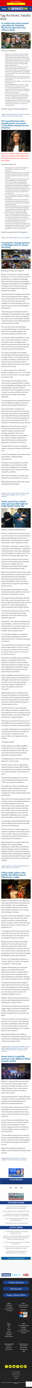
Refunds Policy (23, 1347)
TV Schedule (9, 1307)
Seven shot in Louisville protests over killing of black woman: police (15, 1058)
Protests (13, 1159)
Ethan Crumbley (20, 493)
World (8, 1329)
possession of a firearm (7, 116)
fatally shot (15, 114)
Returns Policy (23, 1345)
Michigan (6, 494)
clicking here (23, 109)
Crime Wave (9, 237)
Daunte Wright (5, 1048)
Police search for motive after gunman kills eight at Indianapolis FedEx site (14, 503)
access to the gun (11, 493)
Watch (9, 1303)
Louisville (3, 1159)
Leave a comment (25, 237)
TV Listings (9, 1310)
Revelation (8, 1334)
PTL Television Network (24, 1331)
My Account (16, 1289)
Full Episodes (9, 1305)
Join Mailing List (23, 1349)
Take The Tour (8, 1349)
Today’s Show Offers (23, 1305)
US (9, 1327)
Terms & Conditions (16, 1371)
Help (23, 1351)
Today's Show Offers (16, 1295)
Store (23, 1303)
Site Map (16, 1378)
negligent (12, 494)
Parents (18, 494)
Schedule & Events (9, 1309)
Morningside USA (8, 1344)
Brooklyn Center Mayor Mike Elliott (15, 1046)
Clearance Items (23, 1307)
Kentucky (24, 1158)
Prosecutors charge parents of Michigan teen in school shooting (15, 244)
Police (8, 1159)
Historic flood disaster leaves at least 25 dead (17, 1223)
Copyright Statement (16, 1373)
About (23, 1323)
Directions (8, 1345)
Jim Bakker (17, 8)
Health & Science (9, 1336)
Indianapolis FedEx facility (20, 866)
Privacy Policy (16, 1376)
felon (19, 114)
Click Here (16, 3)
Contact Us (23, 1333)
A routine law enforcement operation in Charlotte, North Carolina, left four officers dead (15, 26)
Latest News (16, 1227)
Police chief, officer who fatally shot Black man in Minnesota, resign (13, 874)
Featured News (16, 1202)
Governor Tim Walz (22, 1048)
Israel (8, 1331)
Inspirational (9, 1333)
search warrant (19, 116)
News (8, 1323)
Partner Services (23, 1344)
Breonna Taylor (10, 1158)
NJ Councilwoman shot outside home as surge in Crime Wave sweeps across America (15, 124)
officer (3, 1049)
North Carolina (26, 114)
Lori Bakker (23, 1329)
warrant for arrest (17, 1049)
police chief (8, 1049)
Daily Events (9, 1347)
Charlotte (8, 114)
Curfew (28, 1046)
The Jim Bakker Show (23, 1325)
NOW (8, 1325)
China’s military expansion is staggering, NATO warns (16, 1211)
